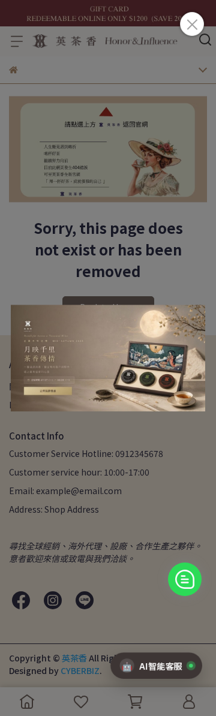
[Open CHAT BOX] (185, 579)
